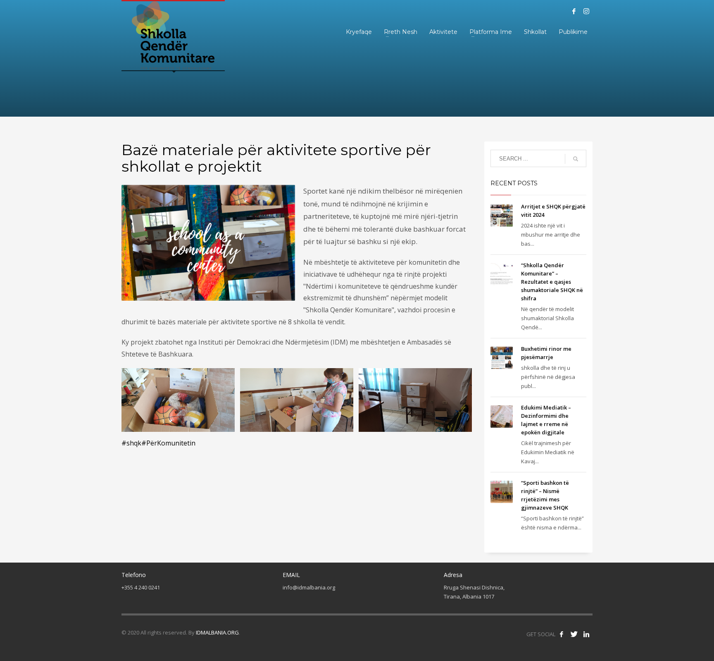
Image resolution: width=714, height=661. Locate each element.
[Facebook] (574, 11)
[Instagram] (586, 11)
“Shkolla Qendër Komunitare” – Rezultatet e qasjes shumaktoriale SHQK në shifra (552, 281)
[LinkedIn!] (586, 634)
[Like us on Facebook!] (561, 634)
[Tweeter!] (574, 634)
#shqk (131, 443)
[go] (575, 159)
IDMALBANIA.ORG (217, 632)
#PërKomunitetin (168, 443)
